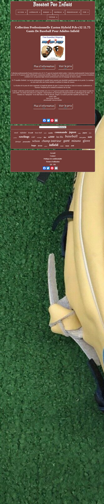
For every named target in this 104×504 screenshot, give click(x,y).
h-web (30, 133)
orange (39, 137)
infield (53, 145)
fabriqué (18, 141)
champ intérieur (51, 140)
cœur (79, 133)
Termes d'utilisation (53, 162)
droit (90, 133)
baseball (71, 136)
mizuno (76, 140)
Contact (52, 156)
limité (67, 146)
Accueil (52, 153)
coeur (61, 146)
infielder (23, 133)
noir (90, 137)
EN (51, 164)
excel (16, 133)
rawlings (24, 136)
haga (33, 145)
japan (85, 133)
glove (86, 140)
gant (66, 140)
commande (61, 132)
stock (45, 133)
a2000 (51, 137)
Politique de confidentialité (53, 159)
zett (72, 145)
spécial (45, 146)
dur (45, 137)
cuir (33, 137)
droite (40, 146)
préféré (15, 137)
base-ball (38, 133)
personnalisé (26, 141)
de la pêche (83, 137)
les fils (59, 136)
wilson (36, 140)
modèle (50, 133)
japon (72, 132)
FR (54, 164)
